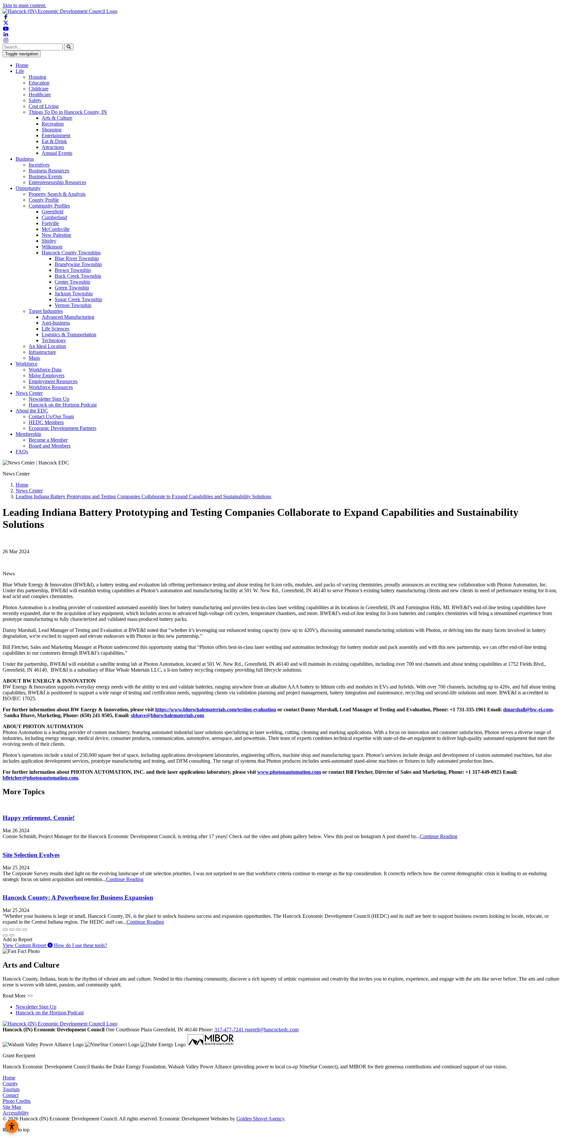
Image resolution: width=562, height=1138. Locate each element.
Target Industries (46, 311)
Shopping (51, 129)
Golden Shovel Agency (260, 1118)
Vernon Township (73, 305)
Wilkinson (52, 246)
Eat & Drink (54, 141)
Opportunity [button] (28, 188)
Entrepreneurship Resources (57, 182)
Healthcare (40, 94)
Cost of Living (44, 106)
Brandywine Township (78, 264)
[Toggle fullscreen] (18, 929)
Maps (34, 358)
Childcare (38, 88)
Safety (35, 100)
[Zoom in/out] (24, 929)
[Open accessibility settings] (11, 1126)
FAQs (22, 451)
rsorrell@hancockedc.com (272, 1029)
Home (22, 65)
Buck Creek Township (78, 276)
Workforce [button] (26, 364)
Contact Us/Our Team (51, 416)
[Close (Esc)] (5, 929)
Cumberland (54, 217)
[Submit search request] (69, 47)
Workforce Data (45, 369)
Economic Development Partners (62, 428)
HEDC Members (46, 422)
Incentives (39, 164)
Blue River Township (77, 258)
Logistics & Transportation (69, 334)
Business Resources (49, 170)
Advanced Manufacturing (68, 317)
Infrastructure (42, 352)
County (10, 1083)
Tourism (11, 1089)
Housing (37, 77)
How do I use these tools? (80, 945)
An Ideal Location (47, 346)
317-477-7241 (229, 1029)
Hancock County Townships (71, 252)
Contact (11, 1095)
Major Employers (46, 375)
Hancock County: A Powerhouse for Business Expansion (78, 897)
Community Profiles (49, 205)
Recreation (53, 124)
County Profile (44, 200)
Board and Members (50, 446)
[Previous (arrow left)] (5, 935)
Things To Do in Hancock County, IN (68, 112)
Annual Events (57, 153)
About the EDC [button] (32, 410)
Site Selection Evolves (31, 854)
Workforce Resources (51, 387)
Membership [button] (28, 434)
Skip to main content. (24, 5)
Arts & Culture (57, 118)
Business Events (45, 176)
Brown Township (73, 270)
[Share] (11, 929)
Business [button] (25, 159)
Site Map (12, 1107)
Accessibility (16, 1113)
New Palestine (56, 235)
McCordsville (56, 229)
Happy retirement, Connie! (38, 817)
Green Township (72, 287)
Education (39, 83)
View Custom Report (25, 945)
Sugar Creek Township (78, 299)
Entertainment (56, 135)
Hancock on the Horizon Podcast (63, 405)
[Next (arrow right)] (11, 935)
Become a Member (48, 440)
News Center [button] (29, 393)
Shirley (49, 241)
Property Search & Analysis (57, 194)
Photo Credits (17, 1101)
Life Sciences (55, 328)
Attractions (53, 147)
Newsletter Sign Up (49, 399)
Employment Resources (53, 381)
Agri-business (56, 323)
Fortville (50, 223)
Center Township (72, 282)
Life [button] (20, 71)
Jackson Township (74, 293)
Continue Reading (438, 836)
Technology (54, 340)
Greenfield (52, 211)
